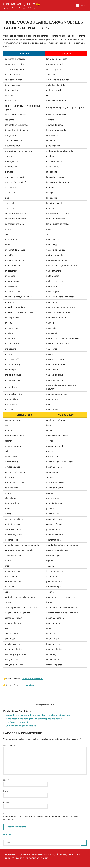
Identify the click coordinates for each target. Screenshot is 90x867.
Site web (7, 802)
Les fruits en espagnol (17, 722)
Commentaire (10, 745)
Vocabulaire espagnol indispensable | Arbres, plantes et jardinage (38, 715)
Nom (6, 780)
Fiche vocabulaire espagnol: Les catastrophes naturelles (34, 719)
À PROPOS (62, 855)
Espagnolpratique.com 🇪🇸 (21, 4)
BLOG (52, 855)
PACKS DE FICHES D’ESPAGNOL (32, 855)
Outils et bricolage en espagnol (21, 726)
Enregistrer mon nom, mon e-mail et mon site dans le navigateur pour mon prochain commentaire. (40, 818)
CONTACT (8, 834)
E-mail (6, 791)
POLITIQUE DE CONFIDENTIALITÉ (32, 858)
